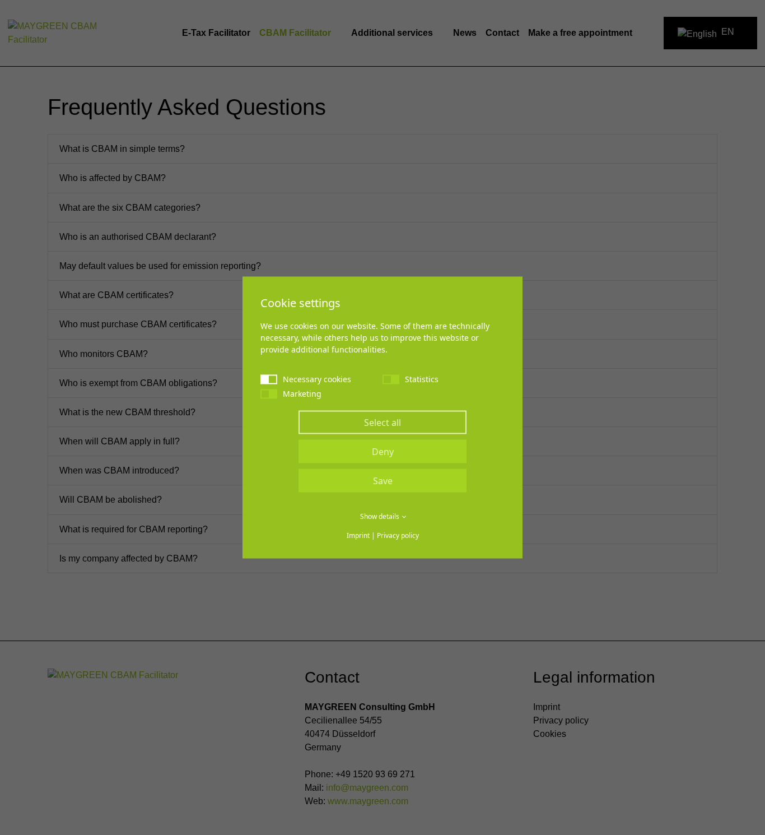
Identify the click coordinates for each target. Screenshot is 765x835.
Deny (383, 452)
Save (383, 481)
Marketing (302, 393)
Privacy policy (398, 535)
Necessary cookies (317, 379)
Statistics (422, 379)
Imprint (358, 535)
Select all (382, 422)
